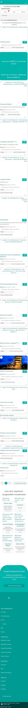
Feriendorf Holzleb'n (8, 524)
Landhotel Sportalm (5, 179)
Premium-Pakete (5, 656)
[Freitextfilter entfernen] (21, 2)
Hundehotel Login (6, 696)
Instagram (3, 685)
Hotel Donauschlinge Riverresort (8, 284)
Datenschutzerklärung (6, 672)
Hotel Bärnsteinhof (5, 42)
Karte (13, 12)
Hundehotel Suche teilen (20, 483)
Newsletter (3, 689)
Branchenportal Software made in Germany (9, 704)
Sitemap (3, 631)
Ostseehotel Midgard (8, 544)
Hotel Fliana (20, 505)
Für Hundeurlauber (5, 616)
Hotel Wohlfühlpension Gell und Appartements (20, 525)
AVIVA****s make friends (6, 371)
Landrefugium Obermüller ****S (8, 141)
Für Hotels (3, 612)
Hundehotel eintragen (6, 652)
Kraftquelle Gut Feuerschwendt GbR (9, 450)
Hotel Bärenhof (4, 220)
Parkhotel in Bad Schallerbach (8, 433)
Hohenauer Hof (4, 467)
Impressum (3, 664)
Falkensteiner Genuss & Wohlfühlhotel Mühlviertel (10, 255)
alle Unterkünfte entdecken (14, 585)
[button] (2, 483)
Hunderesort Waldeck (6, 104)
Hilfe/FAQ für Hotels (5, 640)
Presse (2, 620)
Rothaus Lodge (8, 503)
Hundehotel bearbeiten (6, 648)
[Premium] (24, 492)
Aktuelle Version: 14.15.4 (5, 706)
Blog (2, 628)
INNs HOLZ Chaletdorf (6, 315)
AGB (2, 668)
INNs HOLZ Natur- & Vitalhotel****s (9, 343)
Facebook (3, 681)
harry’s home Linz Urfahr (6, 402)
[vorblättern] (24, 33)
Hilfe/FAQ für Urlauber (6, 644)
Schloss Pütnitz (20, 544)
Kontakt (4, 624)
